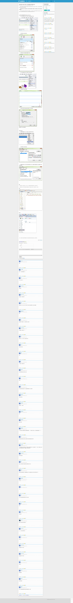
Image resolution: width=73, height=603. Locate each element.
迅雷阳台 (21, 1)
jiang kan (45, 24)
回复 (25, 284)
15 (24, 595)
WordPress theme (49, 599)
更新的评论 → (27, 595)
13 (23, 595)
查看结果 (48, 10)
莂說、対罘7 (22, 294)
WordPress (29, 599)
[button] (19, 249)
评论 (32, 5)
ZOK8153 (45, 43)
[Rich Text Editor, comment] (30, 252)
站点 (21, 247)
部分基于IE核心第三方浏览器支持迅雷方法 (27, 4)
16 (25, 595)
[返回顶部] (72, 602)
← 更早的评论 (20, 595)
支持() (20, 284)
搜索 (52, 1)
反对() (23, 284)
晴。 (21, 336)
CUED (54, 599)
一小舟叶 (45, 29)
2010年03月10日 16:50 (21, 5)
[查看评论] (72, 599)
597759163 (21, 241)
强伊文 (30, 5)
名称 (21, 244)
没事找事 (22, 478)
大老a (44, 38)
